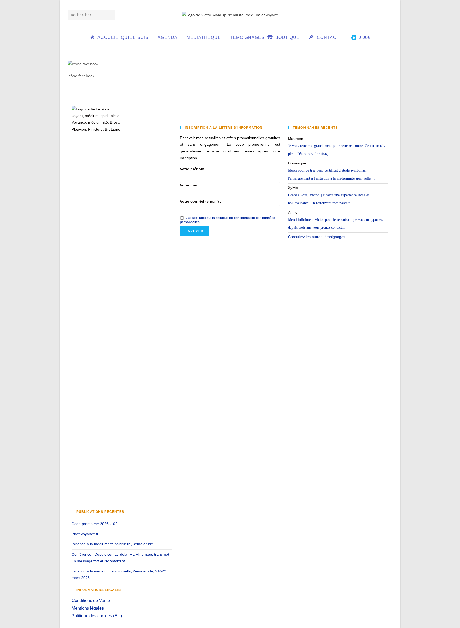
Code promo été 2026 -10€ (94, 524)
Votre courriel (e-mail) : (200, 201)
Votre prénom (192, 169)
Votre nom (189, 185)
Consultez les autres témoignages (316, 237)
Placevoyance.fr (85, 534)
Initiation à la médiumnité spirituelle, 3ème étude (112, 544)
